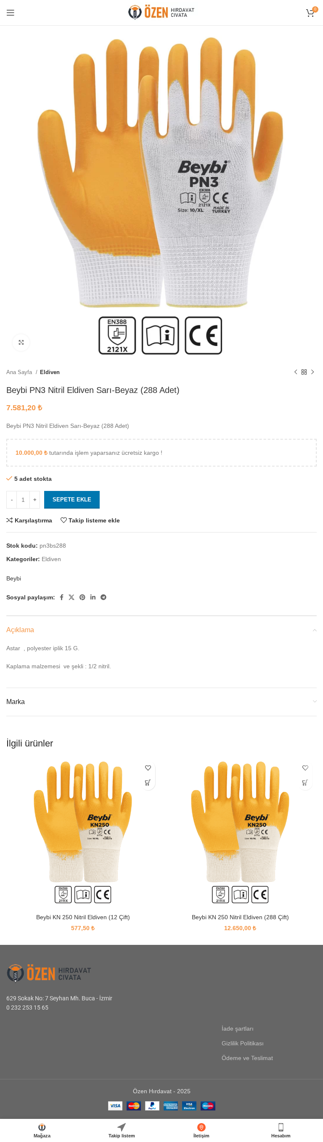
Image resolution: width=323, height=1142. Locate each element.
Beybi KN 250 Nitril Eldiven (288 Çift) (240, 917)
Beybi (13, 578)
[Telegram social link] (103, 597)
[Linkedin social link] (93, 597)
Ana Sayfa (20, 372)
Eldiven (50, 372)
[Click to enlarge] (21, 342)
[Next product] (312, 372)
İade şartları (238, 1028)
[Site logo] (161, 12)
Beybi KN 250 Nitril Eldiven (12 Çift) (83, 917)
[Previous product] (295, 372)
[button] (147, 782)
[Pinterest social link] (82, 597)
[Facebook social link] (61, 597)
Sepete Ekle (72, 499)
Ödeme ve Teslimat (247, 1058)
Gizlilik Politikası (243, 1043)
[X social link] (71, 597)
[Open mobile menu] (10, 12)
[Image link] (58, 972)
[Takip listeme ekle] (147, 768)
